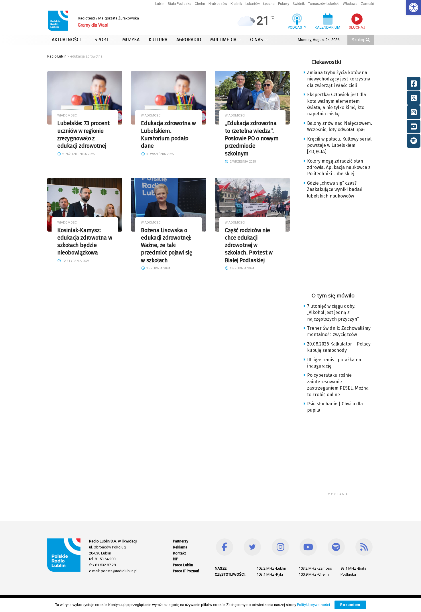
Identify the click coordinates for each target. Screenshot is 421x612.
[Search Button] (368, 40)
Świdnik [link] (299, 4)
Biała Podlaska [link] (179, 4)
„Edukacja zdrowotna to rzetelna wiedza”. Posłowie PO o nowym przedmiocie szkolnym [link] (252, 138)
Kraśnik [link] (236, 4)
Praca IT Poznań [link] (186, 571)
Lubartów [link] (252, 4)
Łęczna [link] (269, 4)
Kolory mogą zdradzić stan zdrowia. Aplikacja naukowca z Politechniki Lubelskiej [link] (339, 167)
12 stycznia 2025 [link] (75, 261)
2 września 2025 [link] (242, 161)
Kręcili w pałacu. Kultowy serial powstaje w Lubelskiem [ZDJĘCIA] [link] (339, 145)
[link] (413, 7)
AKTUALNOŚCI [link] (66, 39)
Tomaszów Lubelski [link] (323, 4)
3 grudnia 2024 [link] (157, 268)
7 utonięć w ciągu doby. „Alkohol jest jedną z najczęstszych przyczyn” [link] (333, 312)
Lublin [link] (159, 4)
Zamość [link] (367, 4)
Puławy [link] (283, 4)
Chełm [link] (200, 4)
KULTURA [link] (158, 39)
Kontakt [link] (179, 553)
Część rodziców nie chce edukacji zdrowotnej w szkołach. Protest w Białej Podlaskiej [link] (249, 245)
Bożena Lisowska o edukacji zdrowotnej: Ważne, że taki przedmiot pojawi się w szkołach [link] (166, 245)
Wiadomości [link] (67, 115)
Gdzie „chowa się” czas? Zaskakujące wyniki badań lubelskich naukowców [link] (334, 189)
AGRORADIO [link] (188, 39)
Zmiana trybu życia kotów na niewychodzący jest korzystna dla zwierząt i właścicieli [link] (338, 79)
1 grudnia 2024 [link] (241, 268)
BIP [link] (175, 559)
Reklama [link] (180, 547)
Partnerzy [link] (180, 541)
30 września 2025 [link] (159, 154)
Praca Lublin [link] (183, 565)
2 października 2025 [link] (78, 154)
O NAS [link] (256, 39)
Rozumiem (350, 605)
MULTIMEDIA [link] (223, 39)
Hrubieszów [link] (217, 4)
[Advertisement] (343, 244)
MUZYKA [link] (130, 39)
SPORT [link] (102, 39)
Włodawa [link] (350, 4)
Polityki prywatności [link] (313, 605)
